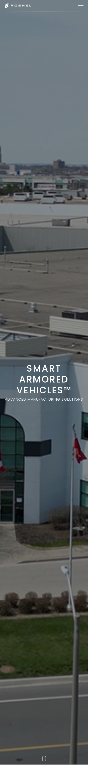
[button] (80, 6)
